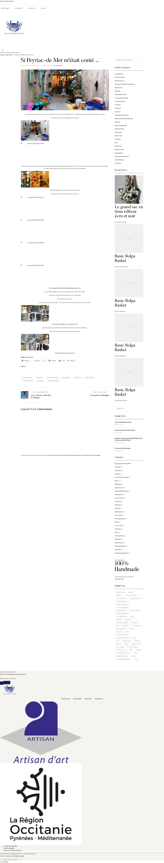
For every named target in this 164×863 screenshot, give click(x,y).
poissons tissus (121, 650)
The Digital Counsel (18, 856)
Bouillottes (118, 87)
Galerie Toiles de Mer (52, 377)
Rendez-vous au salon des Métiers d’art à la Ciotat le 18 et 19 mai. (128, 439)
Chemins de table (120, 94)
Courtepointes (120, 101)
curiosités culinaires (122, 613)
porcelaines (40, 380)
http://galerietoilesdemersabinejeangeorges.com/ (65, 288)
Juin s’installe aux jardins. (123, 422)
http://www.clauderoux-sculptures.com (65, 324)
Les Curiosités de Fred (7, 1)
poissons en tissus (27, 380)
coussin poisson (121, 598)
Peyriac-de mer (89, 377)
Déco (132, 616)
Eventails (118, 108)
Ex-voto (117, 112)
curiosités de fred (121, 616)
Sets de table (119, 149)
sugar (133, 656)
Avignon (131, 592)
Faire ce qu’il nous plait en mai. (125, 430)
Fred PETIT (59, 65)
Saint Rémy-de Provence (123, 653)
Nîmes (126, 644)
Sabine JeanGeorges (53, 380)
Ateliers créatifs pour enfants (124, 84)
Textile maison (119, 160)
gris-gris (132, 628)
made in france (127, 641)
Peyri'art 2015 (77, 377)
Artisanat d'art (120, 80)
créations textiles (135, 610)
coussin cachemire (130, 595)
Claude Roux (39, 377)
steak (136, 653)
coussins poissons (135, 598)
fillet (117, 625)
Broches (117, 91)
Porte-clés (118, 136)
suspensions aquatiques (123, 659)
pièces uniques (136, 644)
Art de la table (120, 77)
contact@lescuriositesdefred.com (15, 674)
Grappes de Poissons (122, 115)
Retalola (138, 650)
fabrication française (122, 622)
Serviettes (118, 146)
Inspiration (35, 65)
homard (118, 631)
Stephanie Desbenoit (122, 656)
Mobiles (117, 122)
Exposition (128, 619)
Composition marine (121, 98)
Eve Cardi (119, 619)
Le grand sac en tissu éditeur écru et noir (129, 211)
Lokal (134, 638)
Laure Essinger (66, 377)
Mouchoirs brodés (121, 125)
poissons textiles (133, 647)
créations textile (121, 610)
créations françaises (122, 607)
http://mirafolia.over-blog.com (65, 353)
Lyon (117, 641)
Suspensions (119, 153)
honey (127, 631)
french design (136, 625)
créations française (122, 604)
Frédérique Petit (121, 628)
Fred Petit (126, 625)
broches (118, 595)
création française (121, 601)
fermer (6, 862)
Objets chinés (119, 129)
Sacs (116, 142)
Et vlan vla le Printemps (123, 448)
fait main (134, 622)
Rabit (130, 650)
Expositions (9, 55)
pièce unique (120, 647)
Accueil (2, 55)
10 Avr (43, 65)
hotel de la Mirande (122, 635)
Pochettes (118, 132)
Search (140, 60)
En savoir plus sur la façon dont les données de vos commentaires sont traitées (76, 455)
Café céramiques (27, 377)
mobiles (118, 644)
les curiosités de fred (122, 638)
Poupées (118, 139)
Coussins (118, 105)
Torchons (118, 163)
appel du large (120, 592)
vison (136, 659)
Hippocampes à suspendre (124, 118)
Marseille (137, 641)
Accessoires (119, 74)
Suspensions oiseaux (122, 156)
